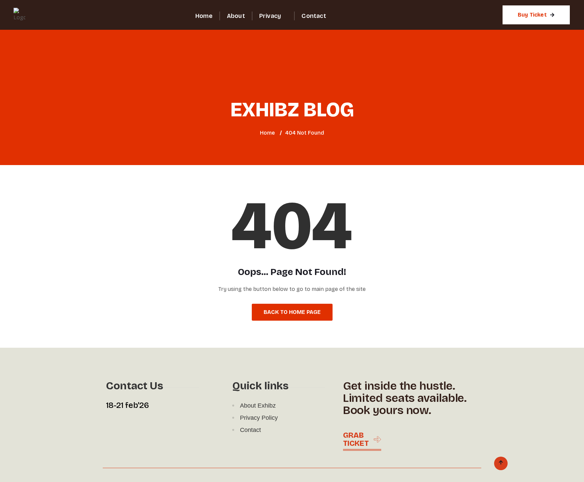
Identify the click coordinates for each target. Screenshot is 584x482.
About (236, 16)
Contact (313, 16)
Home (204, 16)
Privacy (270, 16)
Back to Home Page (292, 312)
